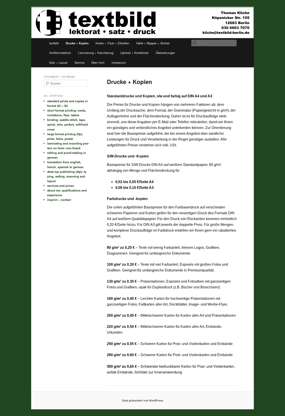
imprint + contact (59, 200)
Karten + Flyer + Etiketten (112, 43)
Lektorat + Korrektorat (134, 53)
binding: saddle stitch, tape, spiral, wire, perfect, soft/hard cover (67, 124)
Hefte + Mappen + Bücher (153, 43)
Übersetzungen (165, 53)
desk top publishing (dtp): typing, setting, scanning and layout (67, 176)
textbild (54, 43)
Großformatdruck (60, 53)
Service (79, 62)
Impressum (119, 62)
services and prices (60, 186)
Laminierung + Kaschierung (95, 53)
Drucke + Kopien (77, 43)
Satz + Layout (58, 62)
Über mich (97, 62)
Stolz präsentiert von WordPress (142, 400)
